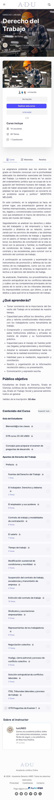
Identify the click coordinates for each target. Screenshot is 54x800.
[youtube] (35, 793)
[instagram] (21, 793)
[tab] (10, 159)
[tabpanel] (27, 281)
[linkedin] (26, 793)
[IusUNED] (10, 729)
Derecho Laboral (12, 15)
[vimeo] (30, 793)
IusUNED (21, 728)
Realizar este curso (26, 106)
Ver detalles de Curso (13, 36)
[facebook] (16, 793)
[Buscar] (49, 4)
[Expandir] (6, 474)
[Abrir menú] (4, 4)
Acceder (27, 112)
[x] (40, 793)
